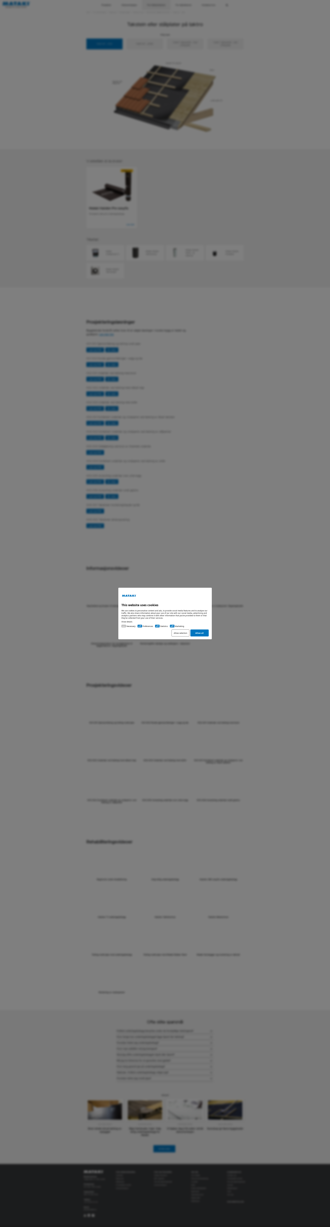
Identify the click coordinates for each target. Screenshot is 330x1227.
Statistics (164, 626)
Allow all (199, 633)
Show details (126, 621)
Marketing (179, 626)
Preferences (148, 626)
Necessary (130, 626)
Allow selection (180, 633)
